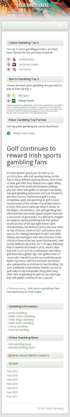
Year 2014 (12, 383)
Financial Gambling (18, 329)
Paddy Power (26, 100)
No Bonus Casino (28, 64)
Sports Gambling (17, 312)
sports (50, 173)
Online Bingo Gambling (20, 319)
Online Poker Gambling (20, 323)
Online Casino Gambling (21, 316)
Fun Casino (25, 69)
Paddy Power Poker (24, 133)
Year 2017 (12, 371)
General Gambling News (21, 347)
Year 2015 (12, 379)
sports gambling (26, 250)
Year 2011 (12, 396)
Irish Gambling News (19, 344)
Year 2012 (12, 392)
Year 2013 (12, 388)
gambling (12, 176)
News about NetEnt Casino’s (30, 355)
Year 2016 (12, 375)
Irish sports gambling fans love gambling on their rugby (33, 290)
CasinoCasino (26, 59)
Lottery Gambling (17, 326)
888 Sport (23, 95)
